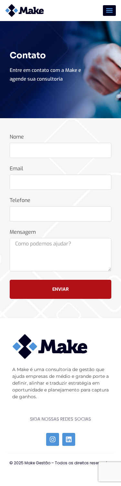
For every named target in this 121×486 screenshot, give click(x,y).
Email (16, 169)
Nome (17, 137)
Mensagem (23, 232)
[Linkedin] (68, 439)
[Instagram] (52, 439)
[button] (109, 10)
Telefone (20, 201)
